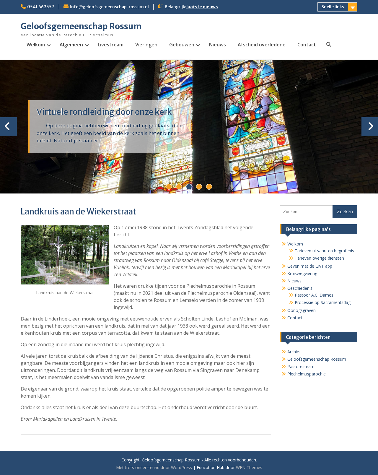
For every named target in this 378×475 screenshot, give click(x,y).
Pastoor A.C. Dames (314, 295)
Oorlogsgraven (301, 310)
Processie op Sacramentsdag (323, 302)
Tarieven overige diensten (319, 258)
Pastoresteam (301, 366)
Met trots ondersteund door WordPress (154, 467)
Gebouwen (181, 44)
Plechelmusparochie (306, 374)
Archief (294, 351)
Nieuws (217, 44)
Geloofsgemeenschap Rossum (81, 26)
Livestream (110, 44)
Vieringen (146, 44)
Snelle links (333, 6)
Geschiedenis (299, 288)
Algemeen (71, 44)
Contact (306, 44)
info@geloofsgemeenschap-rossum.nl (109, 6)
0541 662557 (40, 6)
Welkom (36, 44)
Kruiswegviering (302, 273)
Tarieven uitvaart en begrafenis (324, 250)
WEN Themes (249, 467)
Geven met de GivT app (309, 266)
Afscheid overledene (262, 44)
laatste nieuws (202, 6)
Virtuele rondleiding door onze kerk (104, 112)
